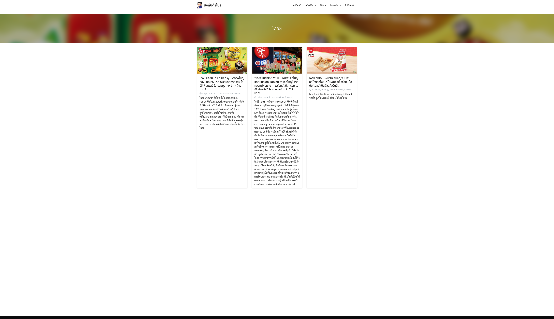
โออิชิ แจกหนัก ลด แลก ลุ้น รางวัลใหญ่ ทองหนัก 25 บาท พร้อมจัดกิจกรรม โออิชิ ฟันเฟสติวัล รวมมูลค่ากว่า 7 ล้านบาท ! (222, 83)
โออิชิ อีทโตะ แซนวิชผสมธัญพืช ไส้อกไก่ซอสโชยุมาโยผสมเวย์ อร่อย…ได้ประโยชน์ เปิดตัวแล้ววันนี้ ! (330, 82)
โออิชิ (277, 28)
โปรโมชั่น (334, 5)
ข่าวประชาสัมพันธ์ (226, 93)
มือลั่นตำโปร (212, 5)
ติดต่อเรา (349, 5)
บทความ (309, 5)
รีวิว (322, 5)
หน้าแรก (297, 5)
